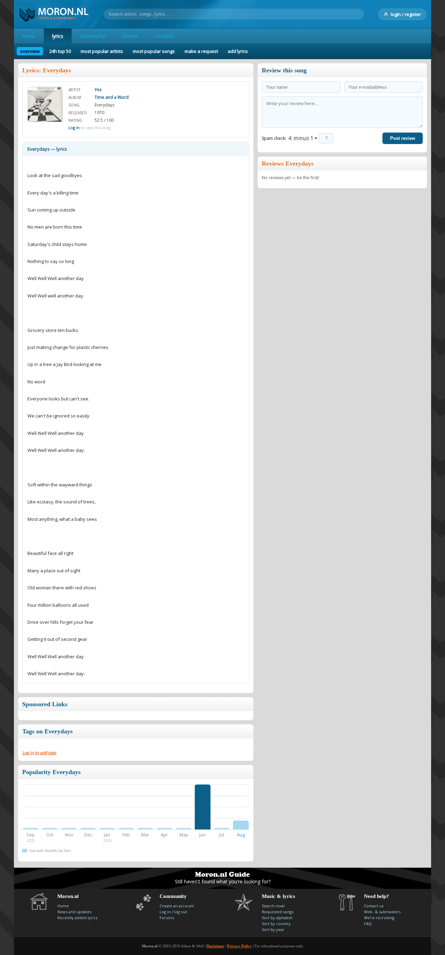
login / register (406, 14)
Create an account (177, 905)
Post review (402, 138)
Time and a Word (112, 97)
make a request (201, 51)
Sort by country (276, 923)
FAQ (368, 923)
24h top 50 (60, 51)
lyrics (57, 36)
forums (130, 36)
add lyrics (238, 51)
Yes (98, 90)
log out (180, 911)
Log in (74, 127)
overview (30, 51)
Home (63, 905)
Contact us (373, 905)
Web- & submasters (382, 911)
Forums (167, 917)
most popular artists (102, 51)
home (28, 36)
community (92, 36)
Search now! (273, 905)
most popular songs (154, 51)
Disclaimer (215, 946)
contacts (165, 36)
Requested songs (277, 911)
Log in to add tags (39, 753)
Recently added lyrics (77, 917)
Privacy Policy (239, 946)
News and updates (74, 911)
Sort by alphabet (277, 917)
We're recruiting (379, 917)
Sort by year (273, 929)
